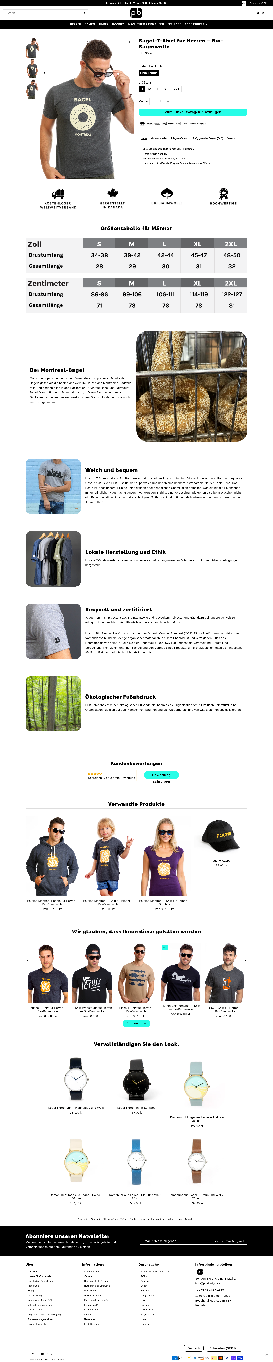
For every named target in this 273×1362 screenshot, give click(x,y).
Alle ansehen (136, 1023)
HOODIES (118, 24)
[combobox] (42, 13)
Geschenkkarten (92, 1295)
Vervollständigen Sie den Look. (136, 1044)
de (243, 3)
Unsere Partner (35, 1309)
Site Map (61, 1359)
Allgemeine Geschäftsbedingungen (45, 1314)
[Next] (130, 73)
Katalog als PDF (92, 1305)
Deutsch (194, 1348)
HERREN (75, 24)
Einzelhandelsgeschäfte (96, 1300)
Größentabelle (159, 138)
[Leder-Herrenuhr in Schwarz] (136, 1079)
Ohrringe (145, 1324)
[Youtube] (42, 1354)
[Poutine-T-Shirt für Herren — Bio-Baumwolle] (48, 973)
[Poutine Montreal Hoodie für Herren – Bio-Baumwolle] (52, 856)
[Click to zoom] (130, 42)
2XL (176, 89)
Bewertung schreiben (161, 776)
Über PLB (33, 1271)
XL (166, 89)
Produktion (33, 1286)
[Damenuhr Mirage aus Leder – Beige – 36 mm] (76, 1162)
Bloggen (32, 1290)
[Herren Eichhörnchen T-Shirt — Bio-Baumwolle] (181, 972)
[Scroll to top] (267, 1354)
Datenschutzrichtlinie (38, 1324)
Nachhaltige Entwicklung (40, 1281)
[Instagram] (47, 1354)
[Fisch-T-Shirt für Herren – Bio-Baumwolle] (136, 973)
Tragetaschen (148, 1314)
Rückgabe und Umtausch (97, 1286)
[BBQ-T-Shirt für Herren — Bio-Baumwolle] (225, 973)
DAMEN (90, 24)
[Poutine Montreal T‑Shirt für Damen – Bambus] (164, 856)
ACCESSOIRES (194, 24)
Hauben (145, 1305)
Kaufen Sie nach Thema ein (155, 1271)
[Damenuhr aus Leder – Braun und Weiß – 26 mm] (196, 1162)
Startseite (83, 1219)
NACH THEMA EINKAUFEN (146, 24)
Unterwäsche (147, 1309)
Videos (87, 1314)
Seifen (144, 1286)
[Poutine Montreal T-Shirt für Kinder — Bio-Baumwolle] (108, 856)
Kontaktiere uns (92, 1324)
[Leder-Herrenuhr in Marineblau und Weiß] (76, 1079)
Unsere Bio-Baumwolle (39, 1276)
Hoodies (145, 1290)
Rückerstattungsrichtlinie (40, 1319)
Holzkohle (148, 73)
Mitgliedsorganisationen (40, 1305)
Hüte (143, 1300)
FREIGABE (174, 24)
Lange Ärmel (147, 1295)
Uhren (144, 1319)
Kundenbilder (91, 1309)
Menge (143, 101)
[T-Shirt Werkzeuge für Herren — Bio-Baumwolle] (92, 973)
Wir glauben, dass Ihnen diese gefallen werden (136, 931)
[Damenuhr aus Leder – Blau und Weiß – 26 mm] (136, 1162)
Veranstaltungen (36, 1295)
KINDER (103, 24)
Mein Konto (90, 1290)
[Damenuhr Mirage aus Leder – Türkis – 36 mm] (196, 1084)
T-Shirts (145, 1276)
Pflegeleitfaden (179, 138)
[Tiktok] (51, 1354)
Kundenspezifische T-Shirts (41, 1300)
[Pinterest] (33, 1354)
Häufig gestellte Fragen (96, 1281)
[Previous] (44, 73)
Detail (144, 138)
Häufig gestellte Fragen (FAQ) (207, 138)
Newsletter (89, 1319)
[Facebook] (29, 1354)
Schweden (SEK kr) (260, 3)
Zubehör (145, 1281)
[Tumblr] (37, 1354)
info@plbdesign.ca (208, 1283)
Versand (232, 138)
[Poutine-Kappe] (220, 836)
